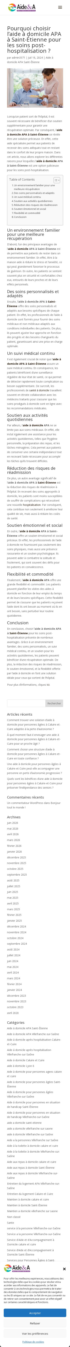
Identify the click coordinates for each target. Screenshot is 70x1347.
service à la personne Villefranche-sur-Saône (33, 1228)
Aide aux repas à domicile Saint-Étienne (31, 1167)
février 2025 (14, 915)
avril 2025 (13, 903)
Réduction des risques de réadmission (35, 205)
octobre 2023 (15, 1007)
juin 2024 (12, 961)
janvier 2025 (14, 920)
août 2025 (13, 880)
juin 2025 (12, 892)
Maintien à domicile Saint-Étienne (27, 1205)
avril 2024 (13, 972)
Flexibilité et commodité (27, 213)
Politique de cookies (33, 1341)
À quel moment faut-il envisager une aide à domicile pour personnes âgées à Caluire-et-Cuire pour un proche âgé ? (33, 739)
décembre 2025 (16, 857)
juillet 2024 (13, 955)
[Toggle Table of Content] (55, 180)
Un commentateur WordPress (25, 803)
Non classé (14, 1217)
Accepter (35, 1313)
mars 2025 (13, 909)
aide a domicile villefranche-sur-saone (30, 1128)
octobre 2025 (15, 869)
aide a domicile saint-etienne (24, 1122)
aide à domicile (46, 161)
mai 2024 (12, 967)
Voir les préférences (35, 1333)
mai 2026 (12, 828)
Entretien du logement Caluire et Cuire (30, 1194)
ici (48, 684)
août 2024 (13, 949)
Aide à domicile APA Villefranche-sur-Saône (33, 1034)
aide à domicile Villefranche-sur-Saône (30, 1134)
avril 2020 (13, 1013)
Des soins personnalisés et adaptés (34, 193)
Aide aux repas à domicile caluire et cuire (31, 1162)
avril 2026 (13, 834)
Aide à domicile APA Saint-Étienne (27, 1028)
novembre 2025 (16, 863)
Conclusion (20, 217)
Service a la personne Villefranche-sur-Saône (34, 1234)
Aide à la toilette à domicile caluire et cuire (32, 1146)
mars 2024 (13, 978)
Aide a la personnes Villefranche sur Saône (32, 1140)
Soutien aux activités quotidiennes (33, 201)
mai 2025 (12, 897)
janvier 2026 (14, 851)
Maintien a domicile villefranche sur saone (32, 1211)
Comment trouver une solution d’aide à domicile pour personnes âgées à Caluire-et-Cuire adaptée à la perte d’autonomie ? (33, 724)
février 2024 (14, 984)
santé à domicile (39, 390)
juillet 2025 (13, 886)
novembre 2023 (16, 1001)
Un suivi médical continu (27, 197)
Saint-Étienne (47, 482)
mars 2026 (13, 840)
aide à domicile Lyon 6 (20, 1066)
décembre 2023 (16, 995)
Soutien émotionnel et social (30, 209)
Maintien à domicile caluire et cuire (28, 1199)
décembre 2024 (16, 926)
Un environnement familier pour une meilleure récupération (34, 187)
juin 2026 (12, 823)
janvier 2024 (14, 990)
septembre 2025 (17, 874)
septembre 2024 (17, 943)
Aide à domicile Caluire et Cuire (25, 1060)
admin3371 (18, 57)
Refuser (35, 1323)
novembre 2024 (16, 932)
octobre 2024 (15, 938)
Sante (10, 1222)
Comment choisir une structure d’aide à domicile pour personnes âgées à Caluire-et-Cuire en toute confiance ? (33, 754)
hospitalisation (32, 505)
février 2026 (14, 846)
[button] (64, 1269)
